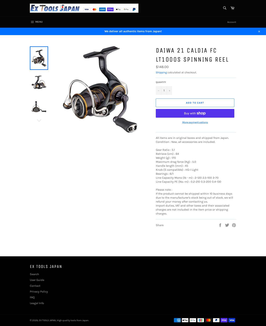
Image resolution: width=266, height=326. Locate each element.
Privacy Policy (39, 291)
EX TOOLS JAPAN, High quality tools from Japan (63, 320)
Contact (35, 285)
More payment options (195, 122)
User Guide (37, 280)
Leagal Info (37, 303)
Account (231, 22)
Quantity (161, 82)
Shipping (161, 72)
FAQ (32, 297)
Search (34, 274)
